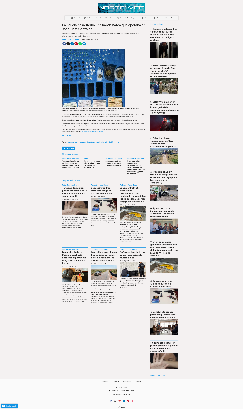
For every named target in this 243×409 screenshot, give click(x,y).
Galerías (147, 18)
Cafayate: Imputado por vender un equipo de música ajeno (133, 255)
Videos (159, 18)
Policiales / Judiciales (105, 18)
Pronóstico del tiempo (157, 375)
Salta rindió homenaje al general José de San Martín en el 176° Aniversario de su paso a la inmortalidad (163, 71)
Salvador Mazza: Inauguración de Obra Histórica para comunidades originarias (163, 142)
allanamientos (72, 142)
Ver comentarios (69, 148)
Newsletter (127, 381)
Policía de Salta (114, 142)
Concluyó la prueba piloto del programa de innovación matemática (92, 164)
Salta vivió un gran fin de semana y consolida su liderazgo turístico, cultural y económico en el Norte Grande (164, 107)
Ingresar (138, 381)
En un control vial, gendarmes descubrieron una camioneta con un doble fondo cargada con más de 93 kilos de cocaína (136, 167)
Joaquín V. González (102, 142)
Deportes (134, 18)
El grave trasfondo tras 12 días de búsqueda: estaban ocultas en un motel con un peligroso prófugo (163, 34)
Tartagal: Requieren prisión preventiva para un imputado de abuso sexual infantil (70, 164)
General (168, 18)
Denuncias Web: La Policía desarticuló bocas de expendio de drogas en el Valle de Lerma (74, 257)
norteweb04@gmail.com (121, 394)
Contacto (105, 381)
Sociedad (124, 18)
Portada (77, 18)
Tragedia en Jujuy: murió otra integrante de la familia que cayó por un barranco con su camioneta (164, 177)
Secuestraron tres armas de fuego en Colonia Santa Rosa (113, 163)
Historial (116, 381)
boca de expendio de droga (86, 142)
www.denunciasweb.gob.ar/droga (92, 131)
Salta (89, 18)
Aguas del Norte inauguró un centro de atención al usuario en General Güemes (162, 212)
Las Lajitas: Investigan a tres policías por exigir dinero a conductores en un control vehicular (104, 256)
